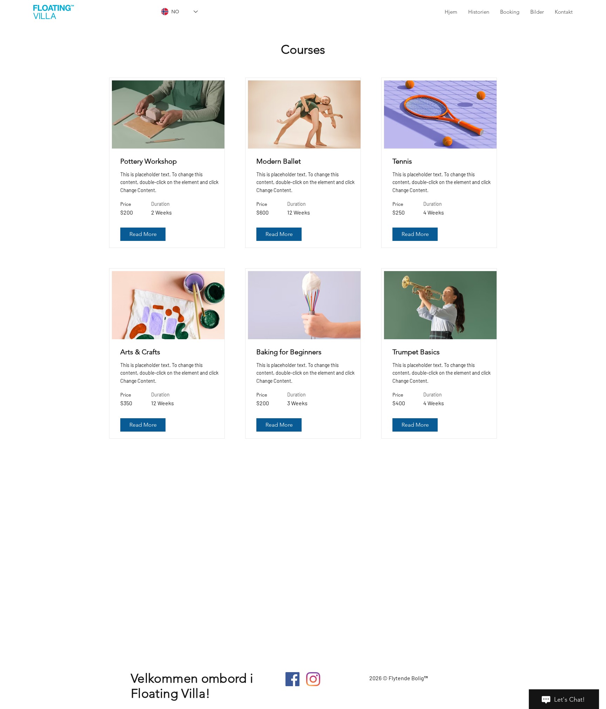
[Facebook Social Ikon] (292, 679)
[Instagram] (313, 679)
